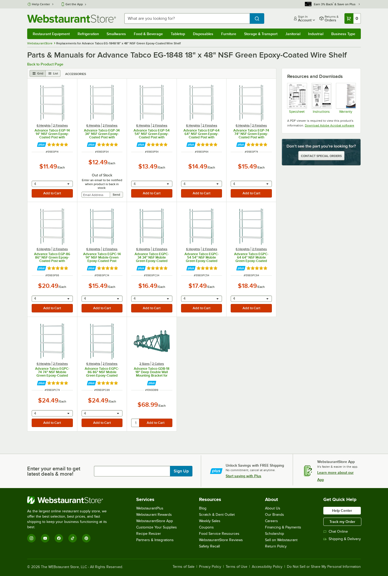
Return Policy (276, 546)
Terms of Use (236, 567)
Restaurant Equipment (51, 34)
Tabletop (178, 34)
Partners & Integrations (155, 540)
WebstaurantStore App (154, 521)
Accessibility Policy (267, 567)
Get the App (74, 4)
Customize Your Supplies (156, 527)
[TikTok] (72, 538)
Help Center (41, 4)
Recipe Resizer (148, 534)
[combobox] (187, 18)
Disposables (203, 34)
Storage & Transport (260, 34)
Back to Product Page (45, 64)
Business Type (343, 34)
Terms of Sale (184, 567)
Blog (202, 508)
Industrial (315, 34)
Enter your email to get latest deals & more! (53, 471)
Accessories (75, 74)
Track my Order (342, 521)
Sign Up (181, 471)
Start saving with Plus (243, 476)
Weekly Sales (209, 521)
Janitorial (292, 34)
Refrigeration (88, 34)
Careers (271, 521)
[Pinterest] (86, 538)
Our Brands (274, 515)
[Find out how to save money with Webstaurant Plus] (41, 144)
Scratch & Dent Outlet (217, 515)
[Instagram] (31, 538)
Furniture (228, 34)
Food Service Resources (219, 534)
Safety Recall (209, 546)
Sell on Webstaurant (281, 540)
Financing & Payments (283, 527)
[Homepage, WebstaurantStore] (71, 19)
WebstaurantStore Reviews (221, 540)
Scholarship (274, 534)
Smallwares (116, 34)
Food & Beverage (148, 34)
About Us (272, 508)
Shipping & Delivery (345, 539)
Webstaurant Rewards (154, 515)
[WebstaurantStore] (70, 500)
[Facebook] (59, 538)
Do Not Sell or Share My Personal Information (324, 567)
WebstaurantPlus (149, 508)
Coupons (206, 527)
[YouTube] (45, 538)
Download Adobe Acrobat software (329, 125)
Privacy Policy (210, 567)
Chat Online (338, 531)
